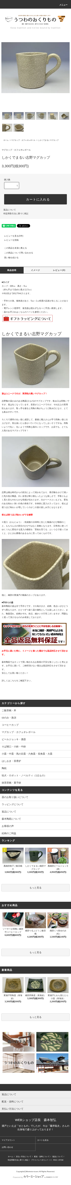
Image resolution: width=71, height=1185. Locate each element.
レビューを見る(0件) (13, 236)
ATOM (60, 1160)
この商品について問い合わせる (18, 253)
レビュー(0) (59, 270)
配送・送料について (42, 1156)
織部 (10, 595)
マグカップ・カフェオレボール (23, 140)
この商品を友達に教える (15, 248)
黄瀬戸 (17, 595)
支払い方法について (23, 1156)
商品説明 (11, 270)
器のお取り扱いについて (15, 797)
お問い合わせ (7, 1147)
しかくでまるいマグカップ (48, 140)
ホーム (6, 140)
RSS (55, 1160)
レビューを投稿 (11, 240)
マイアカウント (8, 1140)
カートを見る (43, 1140)
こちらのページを (26, 312)
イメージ (35, 270)
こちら (13, 680)
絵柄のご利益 (9, 833)
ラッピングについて (12, 804)
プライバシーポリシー (39, 1160)
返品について (9, 210)
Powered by (18, 1177)
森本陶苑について (11, 818)
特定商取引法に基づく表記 (15, 213)
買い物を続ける (11, 257)
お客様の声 (8, 826)
